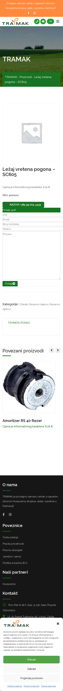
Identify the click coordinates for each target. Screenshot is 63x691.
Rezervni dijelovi (39, 304)
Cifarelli (23, 304)
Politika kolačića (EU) (15, 562)
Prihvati (31, 659)
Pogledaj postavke (31, 678)
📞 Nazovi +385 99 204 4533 (23, 204)
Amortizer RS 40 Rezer (22, 420)
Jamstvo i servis (12, 556)
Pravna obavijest (48, 686)
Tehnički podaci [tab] (19, 322)
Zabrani (31, 668)
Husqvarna (9, 584)
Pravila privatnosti (31, 686)
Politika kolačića (14, 686)
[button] (58, 623)
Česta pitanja (10, 537)
